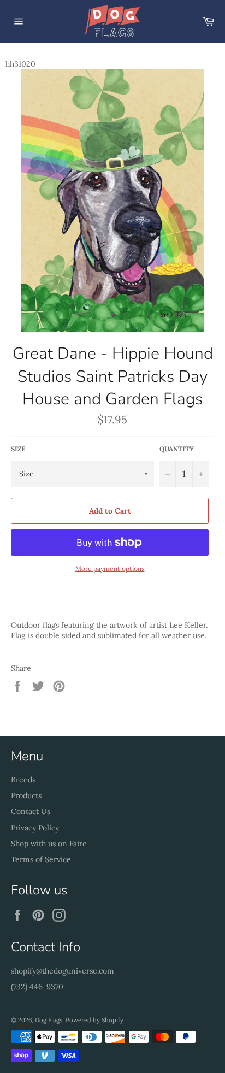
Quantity (176, 449)
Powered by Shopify (94, 1020)
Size (18, 449)
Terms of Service (41, 859)
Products (26, 795)
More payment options (110, 568)
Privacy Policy (35, 828)
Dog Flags (48, 1020)
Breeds (23, 780)
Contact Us (30, 811)
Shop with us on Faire (49, 843)
